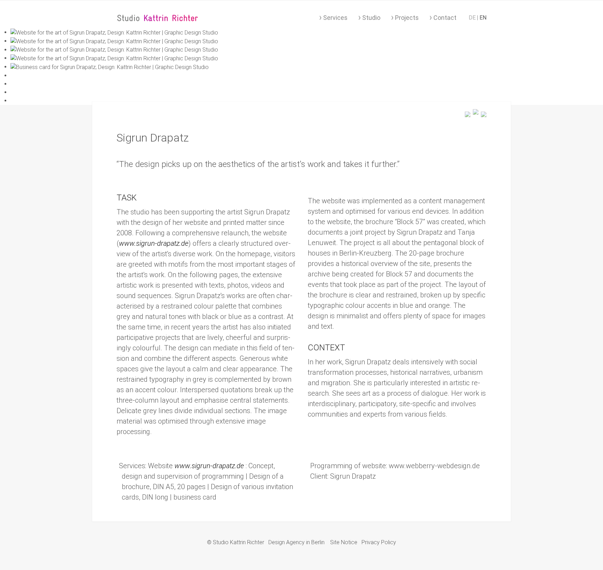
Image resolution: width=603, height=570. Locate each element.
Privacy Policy (379, 542)
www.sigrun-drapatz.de (153, 243)
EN (482, 17)
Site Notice (343, 542)
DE (473, 17)
